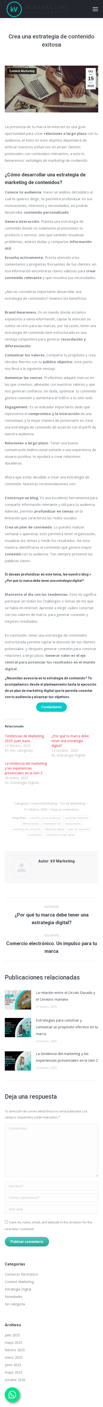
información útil (52, 823)
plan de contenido (79, 829)
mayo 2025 (13, 1342)
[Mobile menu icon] (95, 9)
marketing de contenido (27, 829)
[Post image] (18, 1000)
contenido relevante (76, 818)
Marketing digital (54, 829)
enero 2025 (14, 1357)
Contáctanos (51, 707)
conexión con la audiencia (45, 818)
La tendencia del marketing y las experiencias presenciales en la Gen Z (26, 768)
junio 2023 (13, 1365)
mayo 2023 (13, 1372)
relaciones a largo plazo (60, 834)
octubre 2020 (15, 1379)
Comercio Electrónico (21, 1274)
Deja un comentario (65, 809)
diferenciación (31, 823)
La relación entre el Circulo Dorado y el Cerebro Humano (65, 996)
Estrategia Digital (18, 1289)
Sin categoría (15, 1304)
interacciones (73, 823)
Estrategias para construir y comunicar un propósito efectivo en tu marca (67, 1027)
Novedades (14, 1296)
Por (72, 803)
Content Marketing (21, 71)
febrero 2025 (15, 1350)
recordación (35, 834)
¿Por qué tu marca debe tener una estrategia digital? (70, 741)
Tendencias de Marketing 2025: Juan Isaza (24, 738)
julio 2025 (12, 1335)
